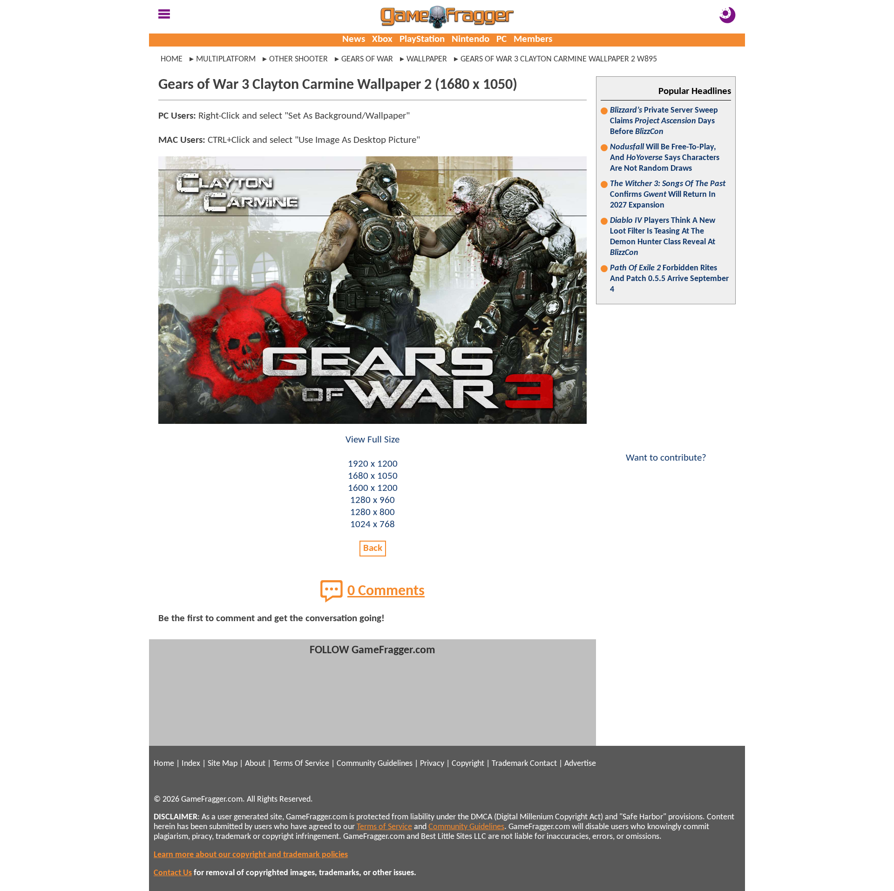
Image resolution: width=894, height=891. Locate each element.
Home (172, 59)
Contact (543, 764)
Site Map (222, 764)
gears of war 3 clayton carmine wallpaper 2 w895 (559, 59)
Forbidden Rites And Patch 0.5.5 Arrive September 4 (669, 279)
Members (533, 39)
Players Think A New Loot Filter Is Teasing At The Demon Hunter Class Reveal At (662, 236)
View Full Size (372, 440)
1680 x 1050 (373, 476)
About (255, 764)
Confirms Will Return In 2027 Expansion (667, 195)
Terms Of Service (301, 764)
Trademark (510, 764)
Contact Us (173, 873)
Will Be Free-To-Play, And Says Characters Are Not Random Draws (664, 158)
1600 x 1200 (373, 488)
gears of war (367, 59)
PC (501, 39)
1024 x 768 (372, 524)
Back (372, 548)
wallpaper (426, 59)
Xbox (382, 39)
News (353, 39)
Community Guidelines (375, 764)
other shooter (298, 59)
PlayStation (422, 39)
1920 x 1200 (373, 464)
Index (191, 764)
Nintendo (470, 39)
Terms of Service (384, 827)
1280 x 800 (372, 512)
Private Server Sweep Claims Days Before (664, 121)
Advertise (580, 764)
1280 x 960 (372, 500)
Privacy (432, 764)
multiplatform (226, 59)
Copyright (468, 764)
